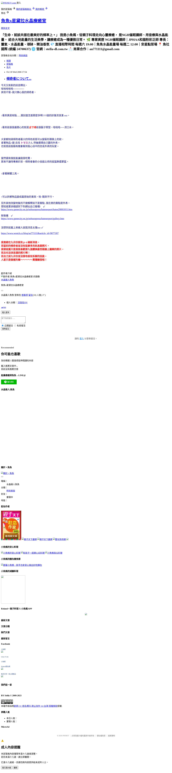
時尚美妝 (23, 55)
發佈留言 (5, 329)
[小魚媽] (2, 652)
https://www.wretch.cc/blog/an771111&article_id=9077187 (30, 233)
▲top (3, 307)
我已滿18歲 (6, 768)
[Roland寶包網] (2, 669)
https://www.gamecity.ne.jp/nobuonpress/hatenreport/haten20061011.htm (36, 209)
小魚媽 (3, 649)
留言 (30, 295)
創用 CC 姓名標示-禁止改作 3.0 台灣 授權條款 (35, 706)
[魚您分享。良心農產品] (2, 676)
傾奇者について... (18, 78)
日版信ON (22, 302)
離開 (15, 768)
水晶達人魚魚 (7, 280)
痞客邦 (25, 295)
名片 (8, 67)
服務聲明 (111, 736)
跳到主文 (5, 28)
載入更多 (5, 312)
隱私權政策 (101, 736)
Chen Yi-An (4, 657)
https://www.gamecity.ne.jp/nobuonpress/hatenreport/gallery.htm (32, 218)
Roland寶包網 (5, 666)
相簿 (8, 61)
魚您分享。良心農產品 (8, 674)
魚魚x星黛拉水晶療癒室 (23, 20)
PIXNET (66, 736)
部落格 (9, 64)
